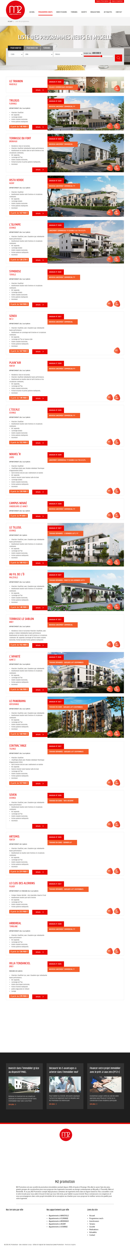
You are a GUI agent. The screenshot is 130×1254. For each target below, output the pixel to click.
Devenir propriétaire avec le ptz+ (54, 1041)
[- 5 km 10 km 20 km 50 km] (15, 58)
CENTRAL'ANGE (17, 745)
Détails (38, 90)
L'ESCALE (14, 409)
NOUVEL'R (15, 454)
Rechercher (118, 58)
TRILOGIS (14, 100)
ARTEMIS (14, 836)
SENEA (13, 315)
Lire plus (12, 1104)
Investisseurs (61, 12)
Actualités (108, 12)
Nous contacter (99, 1153)
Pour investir (32, 48)
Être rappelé (114, 1153)
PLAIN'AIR (15, 362)
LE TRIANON (16, 81)
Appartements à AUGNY (57, 1224)
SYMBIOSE (15, 271)
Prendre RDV (85, 1153)
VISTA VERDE (16, 180)
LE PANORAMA (17, 701)
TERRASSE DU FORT (20, 138)
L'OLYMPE (15, 224)
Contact (119, 12)
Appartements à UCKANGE (58, 1227)
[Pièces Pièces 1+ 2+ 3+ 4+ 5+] (68, 58)
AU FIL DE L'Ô (16, 574)
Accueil (32, 12)
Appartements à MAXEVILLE (59, 1216)
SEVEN (13, 794)
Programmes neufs (45, 12)
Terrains (74, 12)
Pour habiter (15, 48)
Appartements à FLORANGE (58, 1218)
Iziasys (30, 1244)
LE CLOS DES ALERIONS (22, 883)
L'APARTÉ (14, 656)
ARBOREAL (15, 923)
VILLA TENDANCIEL (19, 963)
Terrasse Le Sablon (21, 618)
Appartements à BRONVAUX (59, 1221)
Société (84, 12)
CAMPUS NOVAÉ (18, 503)
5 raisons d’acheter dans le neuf (34, 1041)
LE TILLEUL (15, 527)
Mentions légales (70, 1244)
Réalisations (95, 12)
